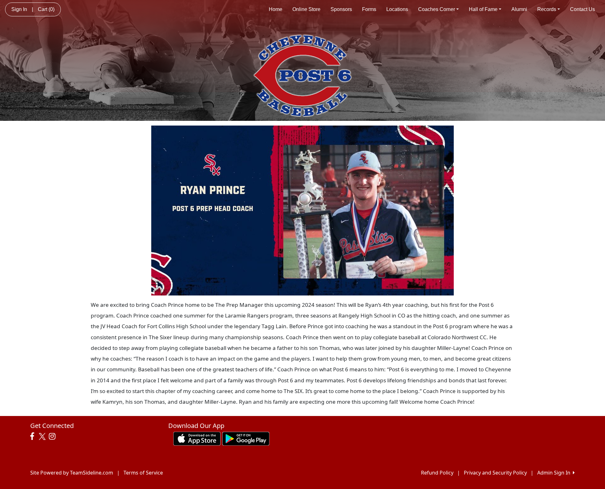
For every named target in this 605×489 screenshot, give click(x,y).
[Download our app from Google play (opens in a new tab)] (245, 438)
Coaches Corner (436, 9)
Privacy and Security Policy (495, 472)
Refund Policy (437, 472)
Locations (397, 9)
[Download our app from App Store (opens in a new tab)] (197, 438)
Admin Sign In (555, 472)
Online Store (306, 9)
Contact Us (582, 9)
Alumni (519, 9)
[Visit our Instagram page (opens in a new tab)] (54, 436)
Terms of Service (143, 472)
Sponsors (341, 9)
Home (275, 9)
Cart (46, 9)
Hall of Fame (483, 9)
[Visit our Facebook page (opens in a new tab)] (33, 436)
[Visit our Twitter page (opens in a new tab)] (43, 436)
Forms (369, 9)
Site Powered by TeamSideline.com (71, 472)
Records (546, 9)
